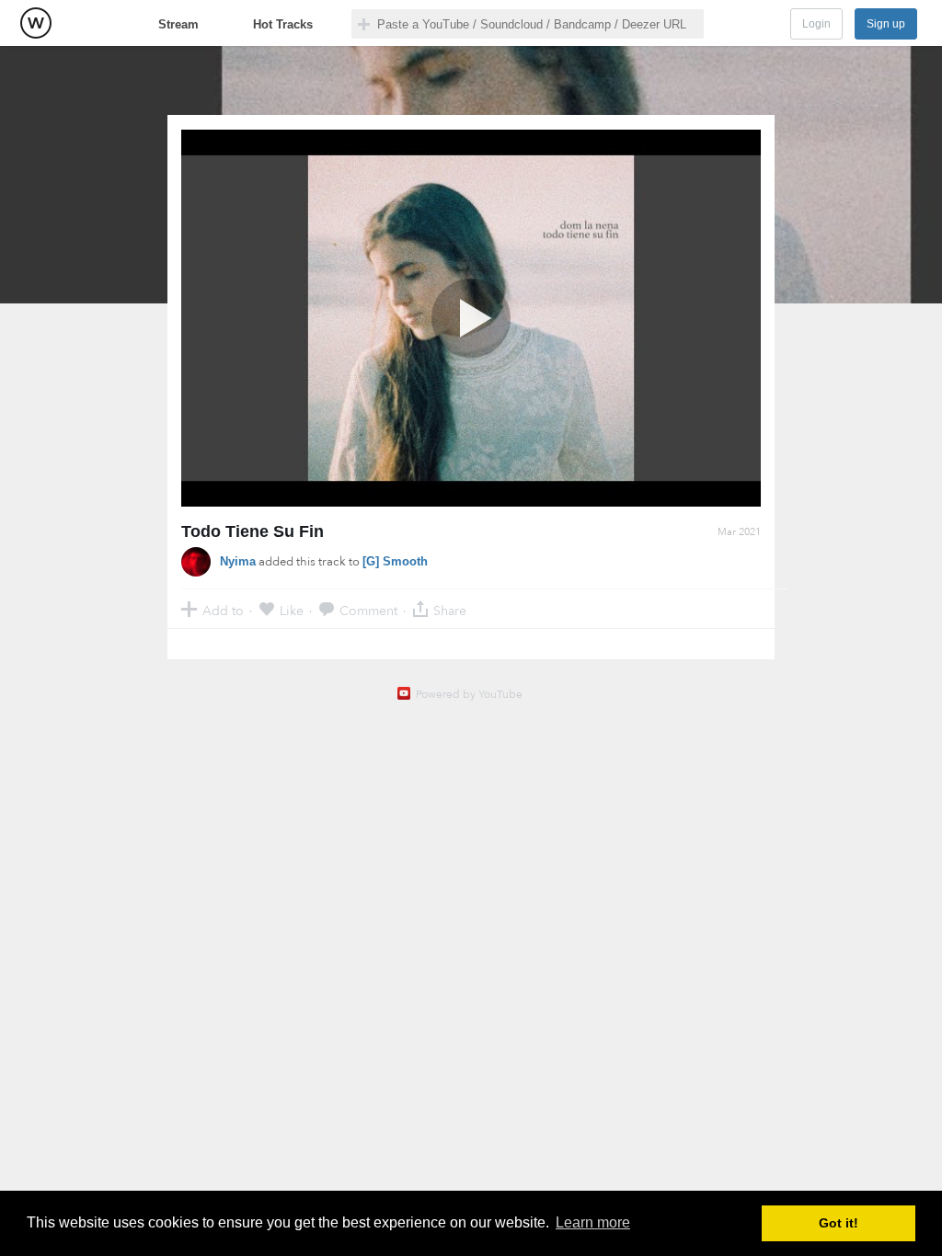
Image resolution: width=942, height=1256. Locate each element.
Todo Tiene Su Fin (252, 531)
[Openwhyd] (36, 23)
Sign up (886, 23)
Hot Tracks (283, 24)
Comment (368, 610)
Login (816, 23)
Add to (223, 610)
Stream (178, 24)
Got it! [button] (838, 1223)
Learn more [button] (593, 1222)
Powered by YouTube (469, 694)
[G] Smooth (395, 561)
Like (292, 610)
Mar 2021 (739, 532)
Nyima (238, 561)
